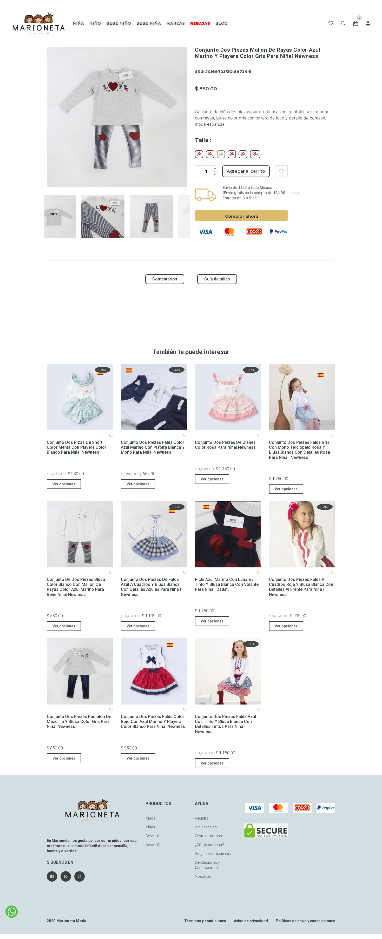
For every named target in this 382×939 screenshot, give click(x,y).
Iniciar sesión (206, 827)
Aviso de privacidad (251, 921)
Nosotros (203, 876)
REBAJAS (200, 23)
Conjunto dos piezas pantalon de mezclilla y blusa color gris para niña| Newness (79, 721)
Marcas (175, 23)
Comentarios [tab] (164, 279)
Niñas (150, 827)
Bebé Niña (148, 23)
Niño (95, 23)
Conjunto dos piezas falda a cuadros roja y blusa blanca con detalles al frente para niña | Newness (301, 587)
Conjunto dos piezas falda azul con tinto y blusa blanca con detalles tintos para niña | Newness (225, 724)
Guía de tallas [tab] (217, 279)
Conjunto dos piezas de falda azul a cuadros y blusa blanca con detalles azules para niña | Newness (151, 587)
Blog (221, 23)
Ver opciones (63, 484)
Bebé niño (154, 836)
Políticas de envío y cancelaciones (305, 921)
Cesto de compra (209, 836)
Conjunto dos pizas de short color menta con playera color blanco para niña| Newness (76, 447)
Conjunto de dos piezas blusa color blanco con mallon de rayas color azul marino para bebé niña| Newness (76, 587)
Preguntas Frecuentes (213, 853)
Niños (150, 818)
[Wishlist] (330, 23)
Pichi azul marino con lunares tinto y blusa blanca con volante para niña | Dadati (227, 584)
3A (199, 154)
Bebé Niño (118, 23)
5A (221, 154)
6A (231, 154)
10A (255, 154)
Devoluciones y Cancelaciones (207, 865)
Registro (202, 818)
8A (243, 154)
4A (210, 154)
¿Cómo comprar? (209, 845)
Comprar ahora (241, 216)
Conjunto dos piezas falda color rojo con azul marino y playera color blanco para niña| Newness (153, 721)
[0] (355, 23)
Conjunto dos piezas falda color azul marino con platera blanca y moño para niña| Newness (153, 447)
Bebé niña (153, 845)
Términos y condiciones (205, 921)
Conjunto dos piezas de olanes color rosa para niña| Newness (225, 445)
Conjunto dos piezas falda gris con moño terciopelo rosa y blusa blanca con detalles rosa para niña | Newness (299, 450)
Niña (78, 23)
